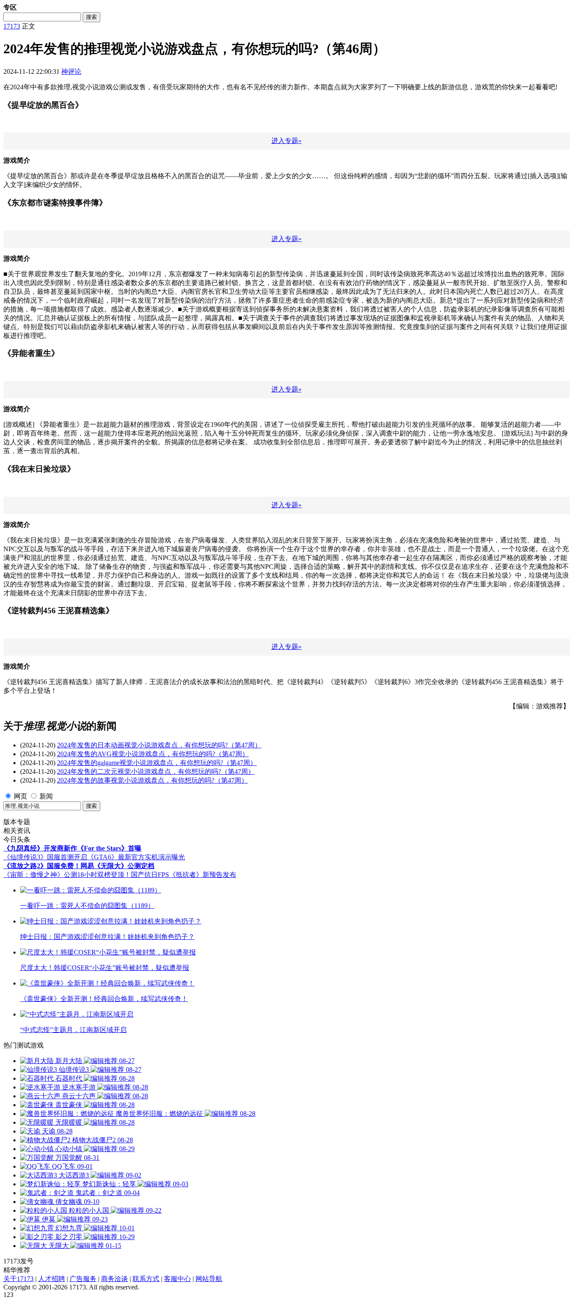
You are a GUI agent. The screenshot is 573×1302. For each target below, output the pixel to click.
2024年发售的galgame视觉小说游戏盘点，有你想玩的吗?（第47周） (157, 762)
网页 (20, 796)
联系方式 (146, 1278)
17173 (11, 26)
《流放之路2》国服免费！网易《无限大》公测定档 (78, 865)
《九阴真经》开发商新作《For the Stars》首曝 (72, 848)
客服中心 (177, 1278)
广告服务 (83, 1278)
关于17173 (18, 1278)
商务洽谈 (114, 1278)
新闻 (46, 796)
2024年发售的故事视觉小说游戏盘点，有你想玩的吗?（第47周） (152, 780)
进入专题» (286, 140)
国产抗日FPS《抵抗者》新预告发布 (183, 874)
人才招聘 (51, 1278)
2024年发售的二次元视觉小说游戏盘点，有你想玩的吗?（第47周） (156, 771)
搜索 (91, 17)
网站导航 (208, 1278)
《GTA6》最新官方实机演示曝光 (136, 857)
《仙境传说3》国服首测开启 (45, 857)
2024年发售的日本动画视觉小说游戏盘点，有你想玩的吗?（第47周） (159, 745)
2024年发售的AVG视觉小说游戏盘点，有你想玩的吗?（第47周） (153, 753)
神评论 (71, 71)
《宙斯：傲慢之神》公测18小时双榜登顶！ (67, 874)
